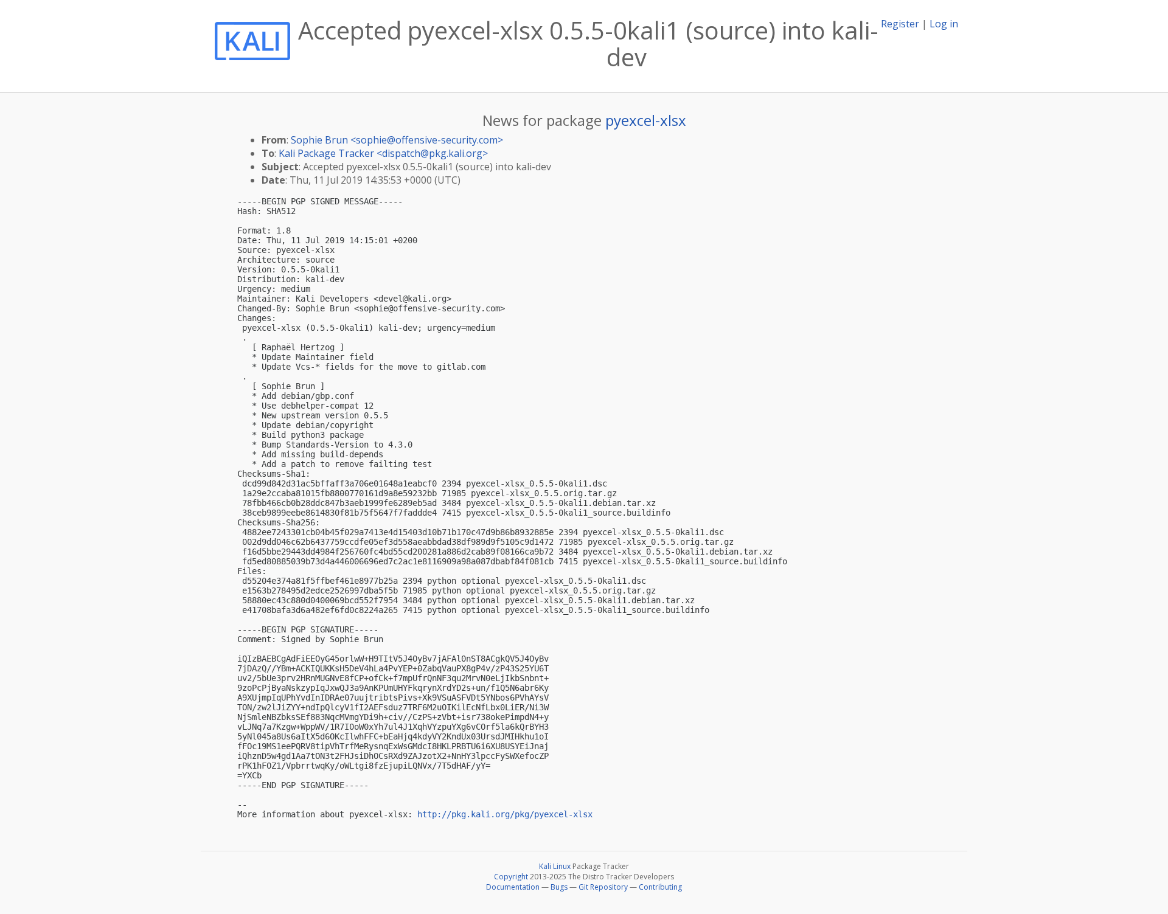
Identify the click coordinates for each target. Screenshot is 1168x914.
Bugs (559, 887)
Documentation (513, 887)
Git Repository (603, 887)
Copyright (511, 876)
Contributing (660, 887)
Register (900, 23)
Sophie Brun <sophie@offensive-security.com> (397, 140)
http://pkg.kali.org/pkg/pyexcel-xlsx (505, 814)
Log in (944, 23)
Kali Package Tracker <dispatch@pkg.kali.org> (383, 153)
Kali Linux (555, 866)
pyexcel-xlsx (645, 120)
